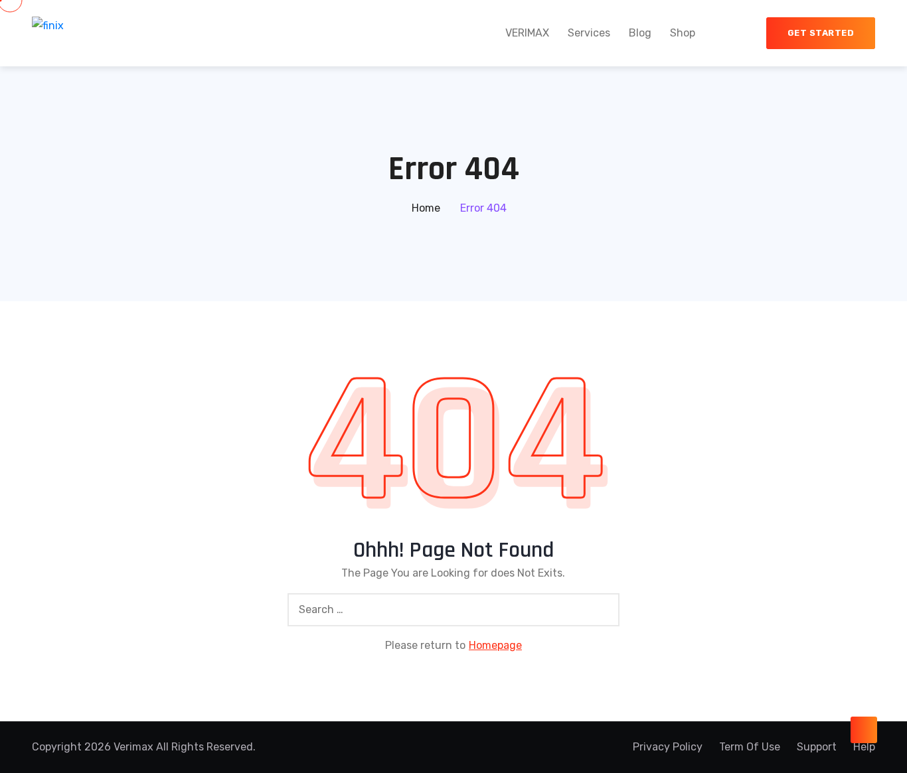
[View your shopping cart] (737, 33)
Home (426, 208)
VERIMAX (527, 33)
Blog (640, 33)
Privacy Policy (667, 746)
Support (817, 746)
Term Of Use (749, 746)
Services (589, 33)
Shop (682, 33)
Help (864, 746)
